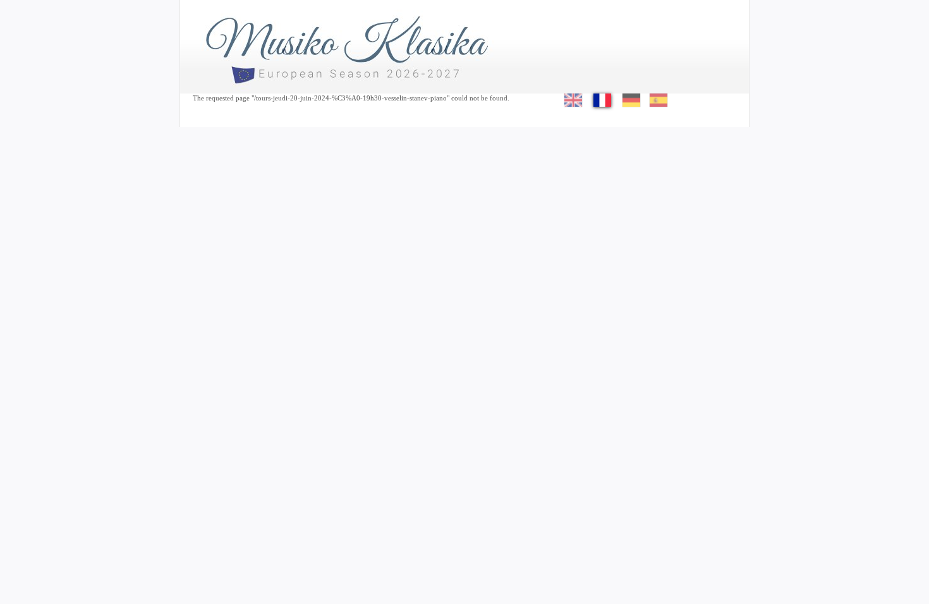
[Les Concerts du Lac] (350, 41)
